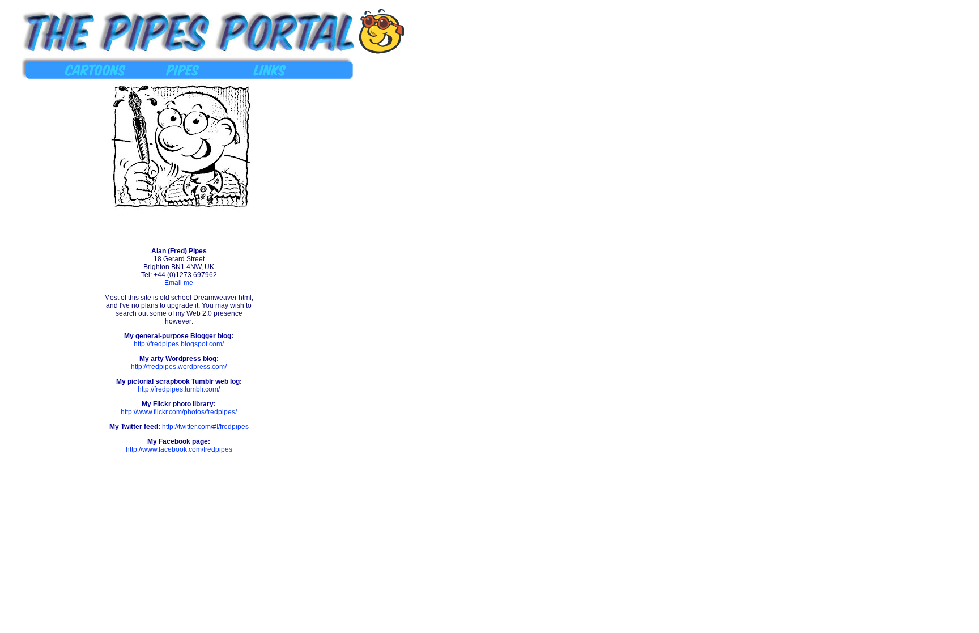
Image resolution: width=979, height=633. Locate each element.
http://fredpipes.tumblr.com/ (179, 389)
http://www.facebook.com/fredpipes (179, 449)
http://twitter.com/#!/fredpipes (205, 427)
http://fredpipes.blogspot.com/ (179, 344)
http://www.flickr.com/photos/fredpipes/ (179, 412)
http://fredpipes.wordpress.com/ (179, 367)
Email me (178, 283)
